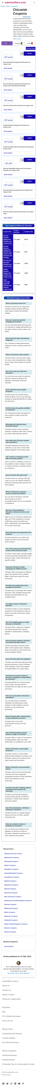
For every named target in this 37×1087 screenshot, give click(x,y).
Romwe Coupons (10, 904)
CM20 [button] (27, 203)
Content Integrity (8, 1038)
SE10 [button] (27, 181)
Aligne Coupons (10, 865)
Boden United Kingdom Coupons (15, 924)
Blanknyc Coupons (11, 916)
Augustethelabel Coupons (13, 873)
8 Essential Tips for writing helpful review (18, 1064)
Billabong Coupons (11, 908)
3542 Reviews (27, 16)
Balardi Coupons (10, 889)
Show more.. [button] (17, 39)
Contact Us (6, 990)
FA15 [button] (27, 75)
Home (3, 6)
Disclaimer (6, 1007)
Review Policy (7, 1029)
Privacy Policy (6, 1075)
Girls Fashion (9, 946)
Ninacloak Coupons (11, 861)
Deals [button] (29, 43)
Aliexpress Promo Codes (13, 853)
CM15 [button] (27, 97)
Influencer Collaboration (11, 999)
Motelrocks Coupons (11, 857)
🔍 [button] (34, 2)
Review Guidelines (9, 1051)
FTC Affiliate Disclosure (11, 1016)
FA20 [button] (27, 138)
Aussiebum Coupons (11, 877)
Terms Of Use (7, 1021)
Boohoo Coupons (10, 928)
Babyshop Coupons (11, 885)
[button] (3, 3)
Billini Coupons (9, 912)
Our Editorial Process (10, 1042)
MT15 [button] (27, 54)
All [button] (6, 43)
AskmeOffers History (10, 981)
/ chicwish (14, 6)
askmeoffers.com (15, 2)
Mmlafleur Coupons (11, 869)
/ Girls (7, 6)
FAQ (3, 1012)
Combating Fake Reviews (12, 1034)
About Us (5, 986)
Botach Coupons (10, 932)
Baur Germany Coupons (12, 896)
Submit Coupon (8, 995)
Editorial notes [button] (30, 48)
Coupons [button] (18, 43)
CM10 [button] (27, 117)
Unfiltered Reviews (9, 1055)
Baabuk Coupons (10, 881)
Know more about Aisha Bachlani (18, 973)
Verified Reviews (8, 1060)
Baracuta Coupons (10, 893)
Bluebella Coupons (11, 920)
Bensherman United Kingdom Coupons (18, 900)
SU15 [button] (27, 160)
